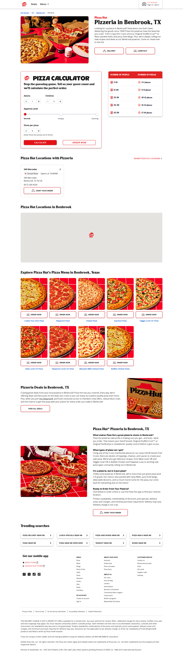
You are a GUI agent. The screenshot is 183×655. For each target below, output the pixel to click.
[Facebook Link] (25, 574)
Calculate (40, 142)
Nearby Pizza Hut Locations (147, 158)
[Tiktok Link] (35, 574)
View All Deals (35, 408)
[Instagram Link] (40, 574)
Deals (34, 4)
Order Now (79, 142)
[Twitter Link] (30, 574)
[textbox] (71, 397)
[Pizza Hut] (91, 235)
